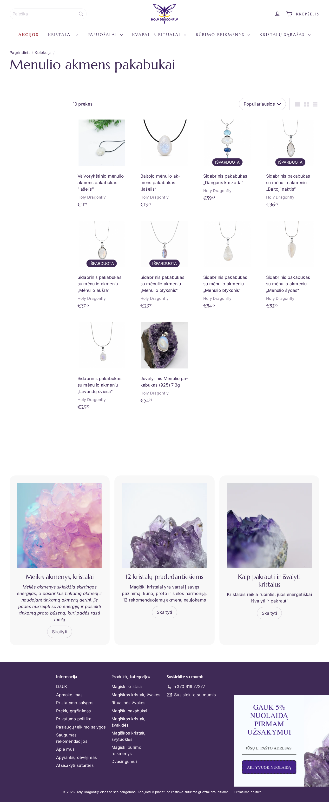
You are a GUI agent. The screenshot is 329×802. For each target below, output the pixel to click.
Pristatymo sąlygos (74, 702)
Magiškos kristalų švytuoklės (129, 736)
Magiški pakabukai (129, 710)
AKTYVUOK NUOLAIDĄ (221, 767)
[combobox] (48, 13)
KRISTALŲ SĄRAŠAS (283, 34)
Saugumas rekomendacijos (71, 738)
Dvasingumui (124, 761)
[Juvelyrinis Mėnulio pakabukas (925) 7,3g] (165, 362)
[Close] (320, 701)
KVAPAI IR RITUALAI (157, 34)
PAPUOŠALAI (103, 34)
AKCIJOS (28, 34)
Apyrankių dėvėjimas (76, 757)
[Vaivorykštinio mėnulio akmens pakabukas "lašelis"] (102, 163)
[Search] (81, 13)
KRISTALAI (61, 34)
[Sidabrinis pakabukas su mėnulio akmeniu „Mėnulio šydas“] (290, 264)
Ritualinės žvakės (129, 702)
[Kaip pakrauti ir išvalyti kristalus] (269, 525)
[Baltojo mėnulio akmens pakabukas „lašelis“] (165, 163)
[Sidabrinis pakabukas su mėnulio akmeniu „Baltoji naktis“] (290, 163)
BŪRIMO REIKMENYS (221, 34)
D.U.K (61, 686)
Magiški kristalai (127, 686)
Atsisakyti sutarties (75, 765)
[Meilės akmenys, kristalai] (59, 525)
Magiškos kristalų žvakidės (129, 722)
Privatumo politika (73, 718)
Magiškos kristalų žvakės (136, 694)
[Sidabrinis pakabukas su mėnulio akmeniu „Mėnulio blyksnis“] (165, 264)
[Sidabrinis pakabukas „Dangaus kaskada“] (227, 160)
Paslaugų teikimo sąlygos (81, 727)
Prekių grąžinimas (73, 710)
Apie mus (65, 749)
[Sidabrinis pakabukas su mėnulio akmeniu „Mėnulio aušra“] (102, 264)
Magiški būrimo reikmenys (126, 750)
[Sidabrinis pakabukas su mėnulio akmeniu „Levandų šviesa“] (102, 365)
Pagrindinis (20, 52)
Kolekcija (43, 52)
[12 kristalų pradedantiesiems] (164, 525)
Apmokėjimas (69, 694)
